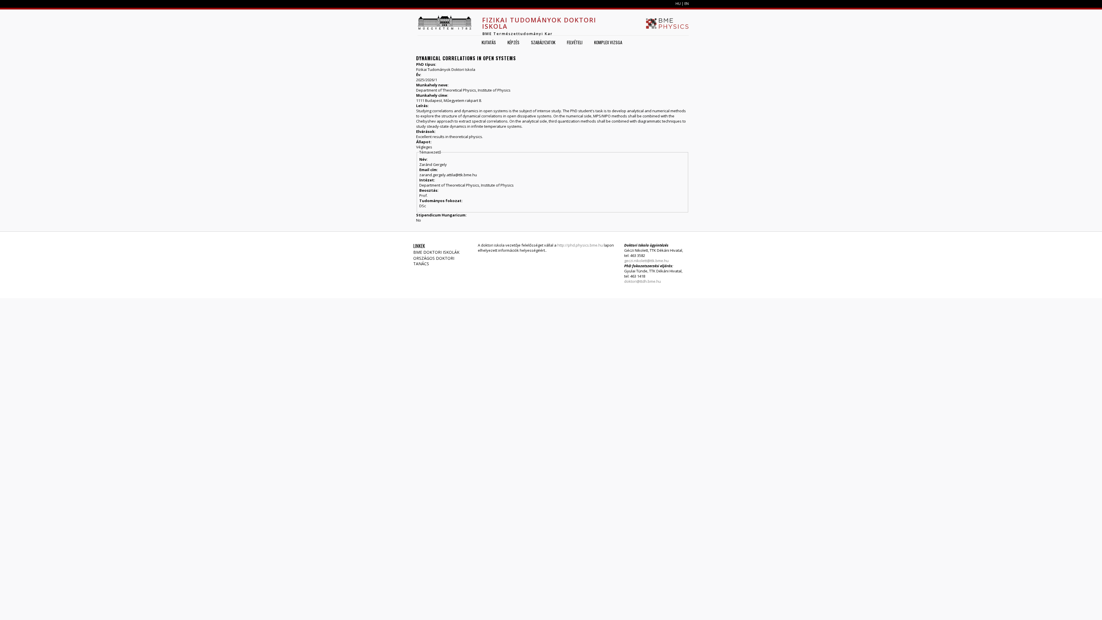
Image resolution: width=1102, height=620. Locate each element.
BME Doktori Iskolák (436, 252)
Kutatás (489, 42)
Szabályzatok (543, 42)
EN (686, 3)
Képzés (513, 42)
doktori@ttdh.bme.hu (642, 281)
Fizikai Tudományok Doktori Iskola (539, 23)
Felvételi (575, 42)
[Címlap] (444, 22)
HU (678, 3)
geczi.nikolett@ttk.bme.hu (646, 260)
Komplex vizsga (608, 42)
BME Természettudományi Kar (517, 33)
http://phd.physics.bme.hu (580, 245)
